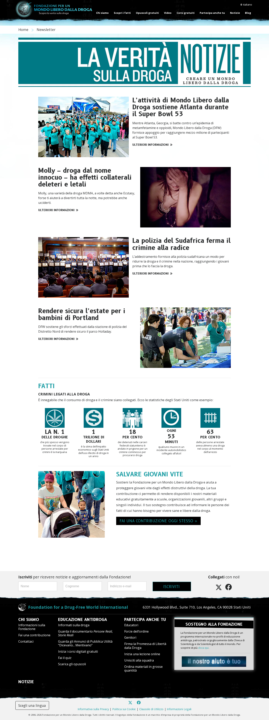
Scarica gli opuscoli (72, 664)
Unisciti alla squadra (139, 660)
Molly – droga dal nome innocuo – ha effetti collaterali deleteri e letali (85, 177)
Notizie (235, 13)
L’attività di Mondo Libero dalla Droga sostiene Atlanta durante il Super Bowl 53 (180, 107)
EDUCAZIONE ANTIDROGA (82, 619)
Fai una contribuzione (34, 635)
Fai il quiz (64, 658)
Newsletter (46, 29)
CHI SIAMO (28, 619)
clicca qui (203, 647)
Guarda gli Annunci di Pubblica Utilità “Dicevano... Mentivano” (85, 643)
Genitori (130, 637)
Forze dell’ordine (136, 631)
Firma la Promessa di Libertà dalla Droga (145, 646)
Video (168, 13)
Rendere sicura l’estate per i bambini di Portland (81, 314)
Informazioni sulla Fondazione (31, 627)
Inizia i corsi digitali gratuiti (78, 651)
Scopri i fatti (122, 13)
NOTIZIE (26, 681)
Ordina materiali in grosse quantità (143, 668)
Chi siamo (102, 13)
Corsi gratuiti (186, 13)
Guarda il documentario (85, 633)
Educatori (131, 625)
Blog (248, 13)
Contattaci (25, 641)
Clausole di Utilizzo (151, 709)
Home (23, 29)
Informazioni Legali (179, 709)
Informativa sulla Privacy (93, 709)
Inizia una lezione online (142, 654)
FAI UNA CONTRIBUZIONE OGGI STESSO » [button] (158, 521)
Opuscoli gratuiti (147, 13)
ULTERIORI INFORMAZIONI (150, 145)
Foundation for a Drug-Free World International (78, 607)
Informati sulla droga (73, 625)
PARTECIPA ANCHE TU (145, 619)
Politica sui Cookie (124, 709)
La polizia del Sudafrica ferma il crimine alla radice (181, 244)
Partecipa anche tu (212, 13)
